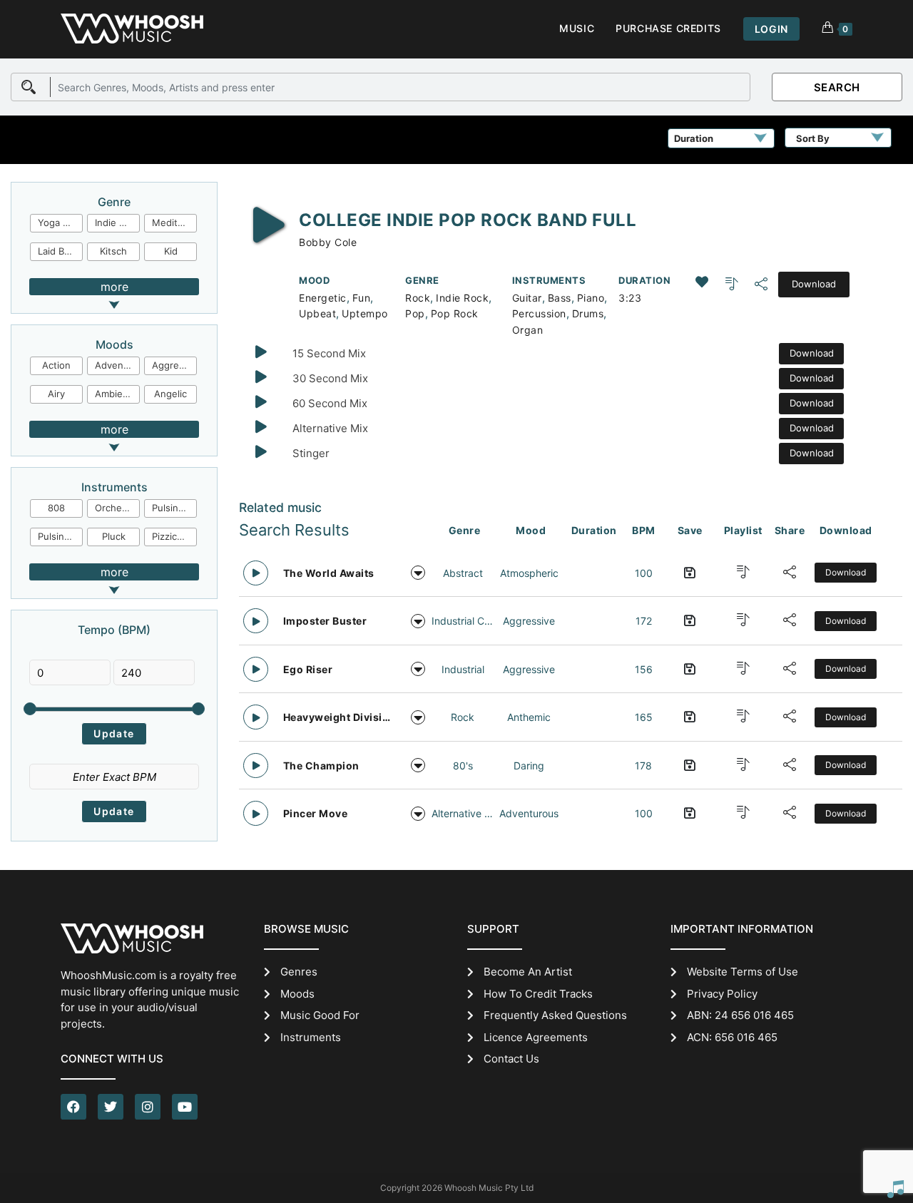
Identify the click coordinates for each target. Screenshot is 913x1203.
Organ (528, 330)
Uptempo (365, 313)
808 (56, 507)
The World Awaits (328, 573)
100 (644, 573)
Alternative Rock (463, 813)
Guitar (527, 298)
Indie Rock (462, 298)
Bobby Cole (328, 242)
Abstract (463, 573)
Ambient (113, 393)
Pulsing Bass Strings (174, 507)
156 (644, 669)
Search (837, 87)
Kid (171, 251)
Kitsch (113, 251)
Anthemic (529, 717)
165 (644, 717)
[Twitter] (110, 1107)
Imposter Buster (325, 621)
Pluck (114, 536)
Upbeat (317, 313)
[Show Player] (895, 1188)
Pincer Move (315, 813)
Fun (361, 298)
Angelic (170, 393)
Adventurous (117, 365)
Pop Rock (455, 313)
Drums (588, 313)
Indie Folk (116, 222)
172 (644, 621)
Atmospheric (529, 573)
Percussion (539, 313)
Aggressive (174, 365)
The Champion (321, 765)
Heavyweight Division (338, 717)
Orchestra (117, 507)
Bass (559, 298)
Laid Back (58, 251)
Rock (417, 298)
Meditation (174, 222)
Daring (529, 765)
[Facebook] (73, 1107)
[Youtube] (185, 1107)
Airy (56, 393)
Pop (415, 313)
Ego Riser (308, 669)
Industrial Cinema (463, 621)
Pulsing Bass (60, 536)
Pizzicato (171, 536)
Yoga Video (60, 222)
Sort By (813, 138)
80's (463, 765)
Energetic (323, 298)
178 (643, 765)
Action (56, 365)
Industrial (463, 669)
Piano (591, 298)
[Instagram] (147, 1107)
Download (814, 284)
